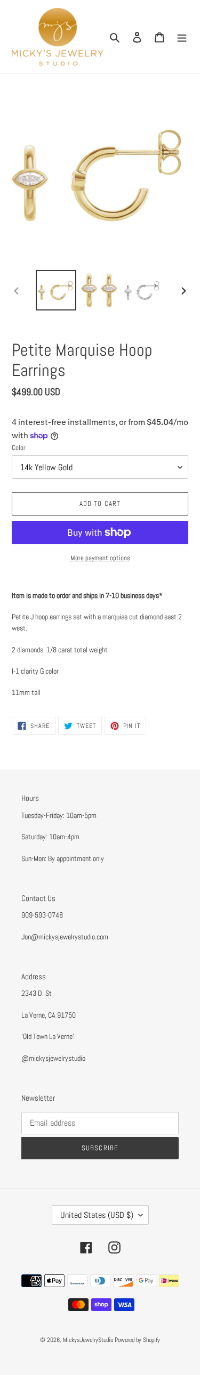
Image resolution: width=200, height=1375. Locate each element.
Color (19, 447)
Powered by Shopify (137, 1340)
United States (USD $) (96, 1215)
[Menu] (182, 37)
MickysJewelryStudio (88, 1340)
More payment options (100, 557)
